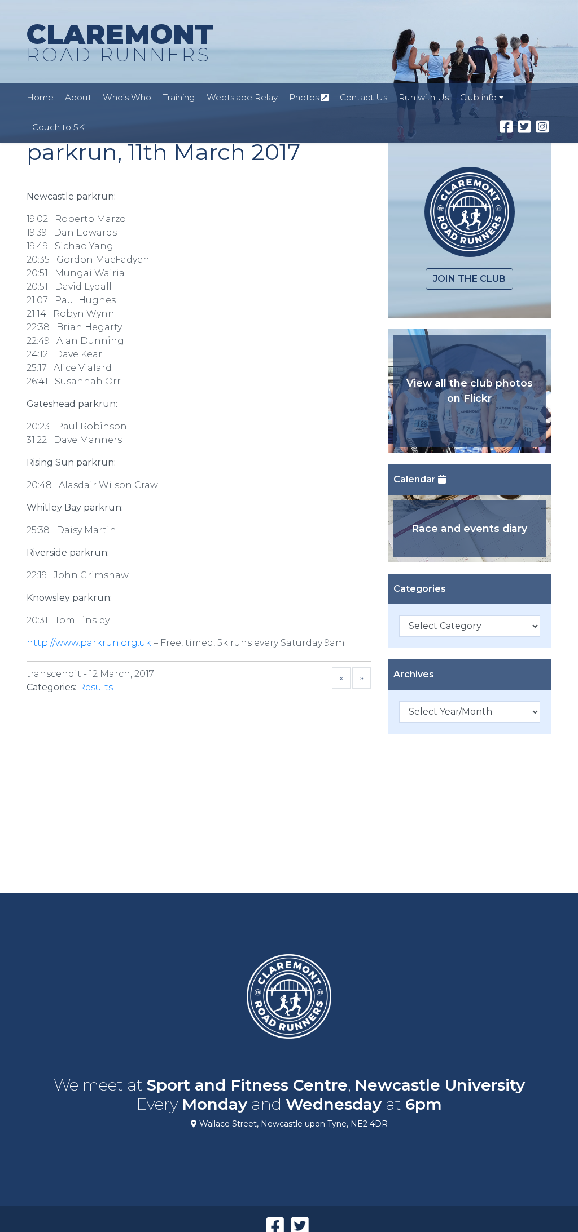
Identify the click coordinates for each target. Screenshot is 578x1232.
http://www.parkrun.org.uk (89, 642)
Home (40, 97)
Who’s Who (127, 97)
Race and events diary (469, 528)
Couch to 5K (58, 127)
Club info (478, 97)
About (78, 97)
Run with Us (424, 97)
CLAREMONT (120, 42)
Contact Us (363, 97)
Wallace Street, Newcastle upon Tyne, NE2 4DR (292, 1124)
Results (95, 687)
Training (179, 97)
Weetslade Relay (242, 97)
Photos (305, 97)
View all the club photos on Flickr (469, 390)
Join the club (469, 278)
